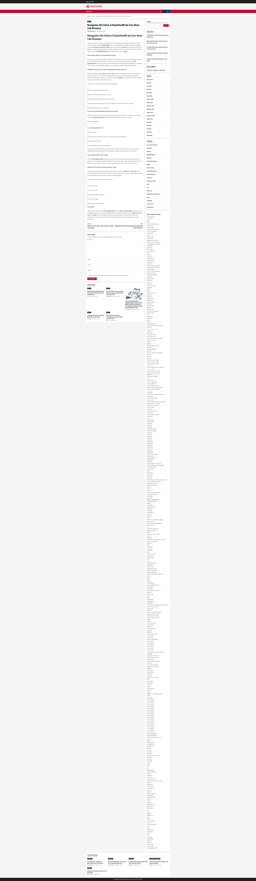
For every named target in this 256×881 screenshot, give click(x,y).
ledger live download (152, 541)
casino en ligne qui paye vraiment (155, 367)
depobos (149, 592)
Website (89, 270)
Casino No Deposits (152, 231)
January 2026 (150, 102)
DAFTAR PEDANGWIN (152, 639)
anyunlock (149, 432)
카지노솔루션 (150, 788)
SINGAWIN (149, 461)
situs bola (149, 752)
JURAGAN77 (150, 757)
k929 (148, 826)
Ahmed (89, 318)
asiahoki (149, 503)
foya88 (148, 532)
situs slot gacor (150, 278)
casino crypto (150, 400)
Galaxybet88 (150, 599)
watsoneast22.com (151, 324)
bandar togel (150, 844)
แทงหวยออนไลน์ (151, 217)
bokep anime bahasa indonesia (154, 574)
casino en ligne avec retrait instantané (156, 402)
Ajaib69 (148, 741)
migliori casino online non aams (155, 781)
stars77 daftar (150, 251)
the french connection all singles (155, 519)
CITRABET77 (150, 547)
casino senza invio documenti (154, 612)
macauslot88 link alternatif (153, 661)
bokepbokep (150, 795)
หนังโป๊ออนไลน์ (150, 583)
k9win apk (149, 256)
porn (148, 314)
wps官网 (149, 668)
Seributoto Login (151, 285)
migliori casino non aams (153, 614)
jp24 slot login (150, 298)
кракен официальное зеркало (155, 325)
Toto (148, 828)
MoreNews (133, 879)
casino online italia (151, 334)
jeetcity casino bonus (152, 483)
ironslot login (150, 846)
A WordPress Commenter (152, 70)
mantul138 (149, 761)
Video (168, 11)
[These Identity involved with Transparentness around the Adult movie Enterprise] (115, 312)
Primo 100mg (150, 594)
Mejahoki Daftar (151, 507)
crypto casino (150, 412)
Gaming (148, 164)
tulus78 (149, 801)
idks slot (149, 748)
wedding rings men (151, 572)
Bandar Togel (150, 227)
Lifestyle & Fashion (151, 181)
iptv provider (150, 226)
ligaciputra (149, 753)
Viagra (148, 470)
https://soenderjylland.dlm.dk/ (154, 523)
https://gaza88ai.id (151, 349)
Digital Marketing (151, 154)
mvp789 (149, 342)
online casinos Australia (153, 677)
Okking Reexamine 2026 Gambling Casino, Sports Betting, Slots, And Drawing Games (95, 292)
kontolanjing (150, 587)
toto (148, 552)
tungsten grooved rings (153, 616)
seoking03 (109, 296)
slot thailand (150, 258)
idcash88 (149, 347)
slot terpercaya (150, 821)
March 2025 (149, 135)
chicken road (150, 236)
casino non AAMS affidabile (153, 389)
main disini (149, 697)
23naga (149, 619)
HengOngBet (150, 601)
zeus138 (149, 750)
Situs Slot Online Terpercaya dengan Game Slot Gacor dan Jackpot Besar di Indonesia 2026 (115, 292)
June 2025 (149, 125)
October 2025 (150, 112)
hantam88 (149, 318)
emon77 (149, 255)
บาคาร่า (149, 763)
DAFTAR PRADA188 (151, 735)
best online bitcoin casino (153, 534)
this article (149, 674)
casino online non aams (153, 607)
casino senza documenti (153, 345)
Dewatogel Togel (151, 797)
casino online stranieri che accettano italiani (158, 605)
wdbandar (149, 663)
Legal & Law (149, 177)
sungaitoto (149, 409)
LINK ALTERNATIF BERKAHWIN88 (155, 465)
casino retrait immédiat (152, 405)
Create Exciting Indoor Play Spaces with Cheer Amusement (158, 862)
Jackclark (90, 874)
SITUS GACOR (150, 456)
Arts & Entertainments (152, 145)
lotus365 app (150, 625)
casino (148, 222)
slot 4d (148, 576)
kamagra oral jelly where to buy (155, 694)
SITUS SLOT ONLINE (152, 454)
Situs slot (149, 356)
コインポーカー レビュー (153, 329)
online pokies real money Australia (155, 652)
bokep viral (149, 472)
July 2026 (149, 83)
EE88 (148, 597)
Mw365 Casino (150, 313)
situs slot (149, 790)
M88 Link (149, 626)
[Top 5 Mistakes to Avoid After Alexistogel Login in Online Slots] (97, 859)
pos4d (148, 561)
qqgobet (149, 813)
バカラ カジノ (150, 365)
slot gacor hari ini (151, 273)
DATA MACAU (150, 512)
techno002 (149, 284)
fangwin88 (149, 538)
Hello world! (162, 70)
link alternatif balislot (152, 398)
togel (148, 545)
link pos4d (149, 423)
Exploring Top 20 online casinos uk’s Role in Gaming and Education (100, 226)
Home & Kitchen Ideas (152, 171)
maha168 (149, 264)
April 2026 (149, 93)
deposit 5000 (150, 447)
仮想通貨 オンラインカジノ (153, 374)
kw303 (148, 695)
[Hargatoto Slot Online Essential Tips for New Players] (97, 868)
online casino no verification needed (156, 539)
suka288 (149, 331)
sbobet (148, 773)
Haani (151, 865)
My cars (149, 596)
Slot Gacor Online (151, 530)
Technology (149, 200)
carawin (149, 799)
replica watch (150, 659)
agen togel (149, 247)
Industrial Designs (151, 174)
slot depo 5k (150, 380)
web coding (149, 681)
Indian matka (150, 521)
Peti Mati (149, 842)
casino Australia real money (154, 481)
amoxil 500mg (150, 421)
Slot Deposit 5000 (151, 824)
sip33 (148, 418)
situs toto (149, 490)
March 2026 (149, 96)
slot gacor (149, 358)
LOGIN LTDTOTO (151, 554)
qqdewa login (150, 770)
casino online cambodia (152, 224)
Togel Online (150, 830)
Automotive (149, 148)
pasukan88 (149, 392)
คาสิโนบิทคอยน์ (150, 269)
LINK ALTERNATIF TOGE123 (154, 463)
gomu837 (149, 327)
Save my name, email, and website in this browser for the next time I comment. (108, 275)
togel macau (150, 806)
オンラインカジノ (151, 369)
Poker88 (149, 581)
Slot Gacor (149, 685)
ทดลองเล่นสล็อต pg (151, 772)
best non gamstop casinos (153, 242)
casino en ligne (150, 407)
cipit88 (148, 536)
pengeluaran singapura (153, 240)
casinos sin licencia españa (153, 373)
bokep (148, 291)
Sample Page (89, 11)
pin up (148, 320)
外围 (148, 518)
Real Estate (149, 191)
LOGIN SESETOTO (151, 563)
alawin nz (149, 739)
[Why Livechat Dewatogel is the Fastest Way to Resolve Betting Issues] (117, 859)
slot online (149, 516)
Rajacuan (149, 841)
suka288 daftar (150, 420)
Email (89, 265)
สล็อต (148, 220)
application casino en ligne (153, 371)
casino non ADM (151, 779)
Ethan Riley (90, 865)
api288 (125, 51)
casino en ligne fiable (152, 382)
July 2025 (149, 122)
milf (148, 559)
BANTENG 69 (150, 460)
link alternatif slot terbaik (153, 265)
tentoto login (150, 670)
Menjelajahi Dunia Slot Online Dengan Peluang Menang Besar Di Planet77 (129, 226)
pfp (89, 296)
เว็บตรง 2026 (150, 474)
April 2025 (149, 132)
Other (89, 21)
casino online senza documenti (154, 338)
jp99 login (149, 304)
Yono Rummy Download (153, 229)
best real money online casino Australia (156, 480)
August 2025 (150, 119)
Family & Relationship (151, 161)
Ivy (107, 320)
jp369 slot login (150, 302)
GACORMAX (150, 246)
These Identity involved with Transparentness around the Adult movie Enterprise (114, 316)
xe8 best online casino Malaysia (155, 353)
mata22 (149, 819)
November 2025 (150, 109)
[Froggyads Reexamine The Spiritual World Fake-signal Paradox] (96, 312)
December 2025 (150, 106)
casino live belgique (152, 431)
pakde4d (149, 351)
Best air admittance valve (153, 585)
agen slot (149, 343)
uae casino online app (152, 376)
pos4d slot (149, 775)
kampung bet (150, 556)
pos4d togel (150, 831)
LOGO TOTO (150, 567)
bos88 (148, 322)
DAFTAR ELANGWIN (152, 733)
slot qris (149, 282)
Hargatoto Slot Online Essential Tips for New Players (97, 871)
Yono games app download (153, 244)
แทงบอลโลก (150, 548)
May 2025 (149, 129)
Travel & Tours (150, 204)
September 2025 (150, 115)
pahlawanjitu (150, 683)
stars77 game (150, 249)
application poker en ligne (153, 403)
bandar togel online (152, 429)
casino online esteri (152, 411)
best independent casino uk (154, 590)
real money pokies (151, 623)
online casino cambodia (152, 666)
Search (148, 21)
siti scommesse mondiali (153, 414)
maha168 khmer (151, 260)
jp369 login (149, 300)
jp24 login (149, 295)
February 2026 (150, 99)
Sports (148, 197)
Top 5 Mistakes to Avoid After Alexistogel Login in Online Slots (95, 862)
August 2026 (150, 79)
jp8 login (149, 307)
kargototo (149, 630)
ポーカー (149, 378)
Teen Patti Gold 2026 (152, 275)
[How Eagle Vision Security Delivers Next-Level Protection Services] (138, 859)
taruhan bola (150, 786)
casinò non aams (151, 336)
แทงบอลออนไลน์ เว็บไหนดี (153, 267)
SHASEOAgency (91, 31)
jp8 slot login (150, 309)
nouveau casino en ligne (153, 360)
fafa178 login (150, 238)
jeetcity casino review (152, 485)
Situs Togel (149, 837)
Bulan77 (149, 235)
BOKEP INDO (150, 565)
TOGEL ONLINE (151, 628)
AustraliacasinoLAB (151, 568)
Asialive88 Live (150, 744)
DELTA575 (149, 588)
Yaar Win (149, 354)
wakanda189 (150, 839)
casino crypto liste (151, 383)
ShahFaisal (128, 309)
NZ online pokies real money (154, 737)
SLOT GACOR (150, 636)
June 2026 (149, 86)
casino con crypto (151, 340)
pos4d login (150, 416)
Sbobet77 (149, 610)
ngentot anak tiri (151, 793)
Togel (148, 764)
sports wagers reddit (152, 848)
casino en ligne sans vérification (155, 387)
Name (89, 259)
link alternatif (150, 233)
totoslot (149, 621)
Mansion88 (149, 333)
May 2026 (149, 89)
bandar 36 (149, 632)
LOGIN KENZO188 (151, 467)
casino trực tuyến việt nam (153, 271)
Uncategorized (150, 207)
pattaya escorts (151, 804)
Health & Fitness (150, 168)
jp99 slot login (150, 305)
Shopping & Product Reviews (153, 194)
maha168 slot (150, 262)
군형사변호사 (150, 603)
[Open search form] (160, 11)
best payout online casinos (153, 755)
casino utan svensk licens (153, 655)
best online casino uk (152, 657)
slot (148, 527)
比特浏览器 (149, 654)
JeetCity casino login (152, 570)
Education (149, 158)
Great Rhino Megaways (152, 529)
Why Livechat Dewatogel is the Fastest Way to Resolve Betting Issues (117, 862)
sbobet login (150, 608)
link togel (149, 759)
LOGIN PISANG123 (151, 458)
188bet (148, 289)
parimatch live (150, 558)
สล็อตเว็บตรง (150, 280)
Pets (148, 187)
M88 (148, 253)
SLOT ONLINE (150, 645)
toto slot (149, 782)
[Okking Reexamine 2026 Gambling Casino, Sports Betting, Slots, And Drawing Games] (96, 288)
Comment (90, 239)
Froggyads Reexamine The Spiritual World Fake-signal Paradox (95, 316)
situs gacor (149, 218)
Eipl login (149, 543)
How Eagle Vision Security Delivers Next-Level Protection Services (138, 862)
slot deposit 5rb (151, 743)
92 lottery (149, 296)
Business (149, 151)
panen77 (149, 487)
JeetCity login (150, 525)
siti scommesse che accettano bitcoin (156, 394)
